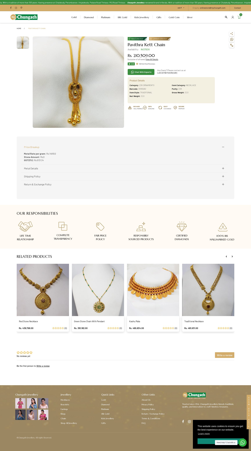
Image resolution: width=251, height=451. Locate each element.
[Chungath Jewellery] (24, 16)
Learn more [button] (204, 433)
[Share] (231, 33)
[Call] (231, 45)
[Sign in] (232, 17)
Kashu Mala (134, 321)
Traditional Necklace (194, 321)
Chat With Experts (142, 72)
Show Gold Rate (249, 412)
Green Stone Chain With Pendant (89, 321)
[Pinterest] (21, 8)
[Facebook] (11, 8)
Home (19, 28)
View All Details (152, 59)
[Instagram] (16, 8)
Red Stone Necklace (28, 321)
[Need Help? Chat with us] (243, 443)
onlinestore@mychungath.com (212, 8)
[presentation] (226, 256)
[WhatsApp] (231, 39)
